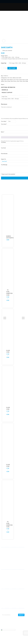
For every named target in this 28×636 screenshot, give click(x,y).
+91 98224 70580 (4, 559)
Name (2, 131)
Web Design (3, 571)
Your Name (3, 142)
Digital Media (4, 577)
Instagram (9, 562)
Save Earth (18, 77)
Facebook (4, 562)
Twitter (6, 562)
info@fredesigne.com (5, 557)
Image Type (3, 63)
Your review (4, 124)
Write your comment (7, 50)
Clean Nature (10, 79)
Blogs (2, 596)
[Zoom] (3, 40)
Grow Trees (16, 79)
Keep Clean (22, 79)
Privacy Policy (4, 598)
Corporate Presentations (6, 581)
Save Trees (19, 81)
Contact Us (3, 593)
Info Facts (9, 77)
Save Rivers (13, 81)
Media (14, 77)
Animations (3, 579)
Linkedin (2, 562)
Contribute (3, 595)
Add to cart (12, 68)
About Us (3, 591)
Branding (3, 575)
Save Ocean (7, 81)
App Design (3, 573)
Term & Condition (4, 600)
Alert (5, 79)
